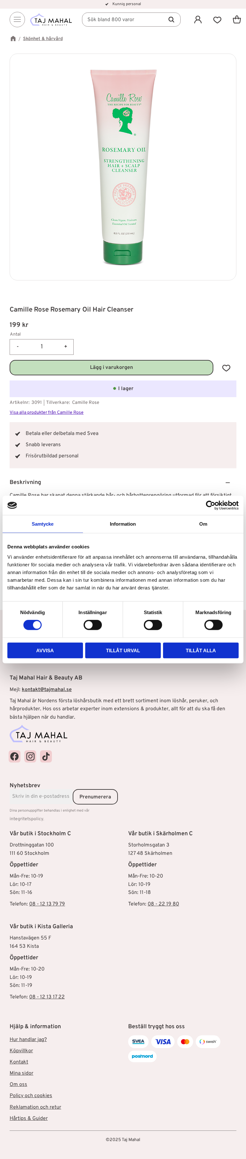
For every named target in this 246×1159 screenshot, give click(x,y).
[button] (217, 19)
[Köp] (111, 367)
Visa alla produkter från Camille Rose (47, 412)
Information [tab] (123, 524)
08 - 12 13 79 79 (47, 904)
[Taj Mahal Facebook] (14, 756)
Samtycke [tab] (42, 524)
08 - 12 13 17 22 (47, 997)
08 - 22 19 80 (163, 904)
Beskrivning (25, 482)
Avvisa (45, 650)
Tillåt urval (123, 650)
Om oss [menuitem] (18, 1084)
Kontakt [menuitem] (19, 1062)
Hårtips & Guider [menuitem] (29, 1118)
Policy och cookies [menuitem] (31, 1096)
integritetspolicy (26, 819)
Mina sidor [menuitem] (21, 1073)
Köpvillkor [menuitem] (21, 1051)
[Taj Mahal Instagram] (30, 756)
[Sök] (171, 19)
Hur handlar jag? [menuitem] (28, 1040)
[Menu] (17, 19)
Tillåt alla (201, 650)
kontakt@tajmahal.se (47, 690)
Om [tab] (203, 524)
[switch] (93, 625)
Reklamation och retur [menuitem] (35, 1107)
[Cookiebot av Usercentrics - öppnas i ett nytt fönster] (211, 505)
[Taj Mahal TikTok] (46, 756)
